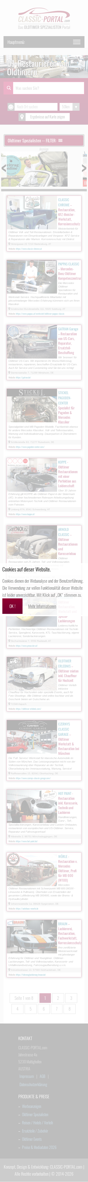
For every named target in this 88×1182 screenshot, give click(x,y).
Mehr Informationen (42, 606)
